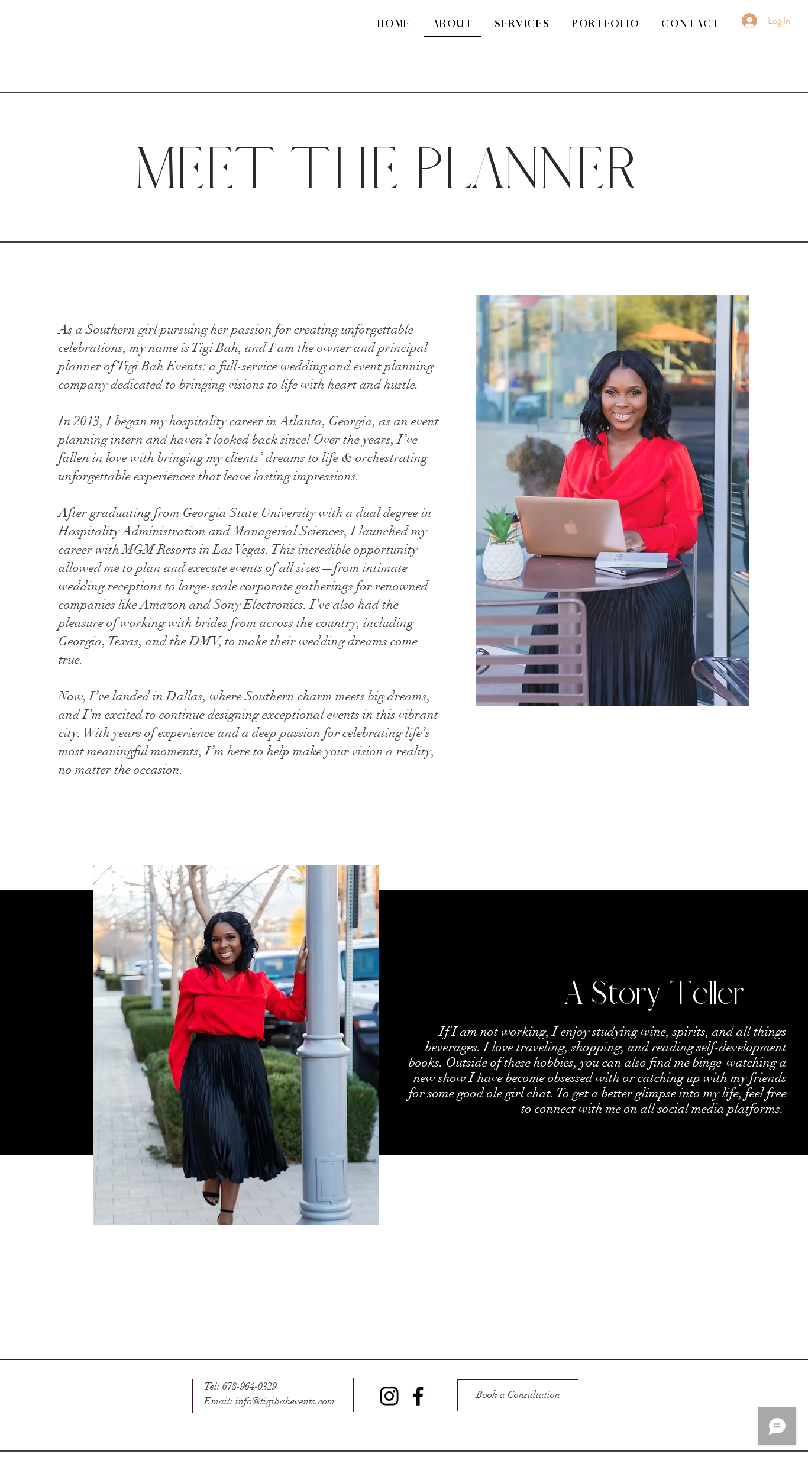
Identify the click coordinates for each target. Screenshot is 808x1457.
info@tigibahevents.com (285, 1401)
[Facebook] (418, 1396)
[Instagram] (389, 1396)
